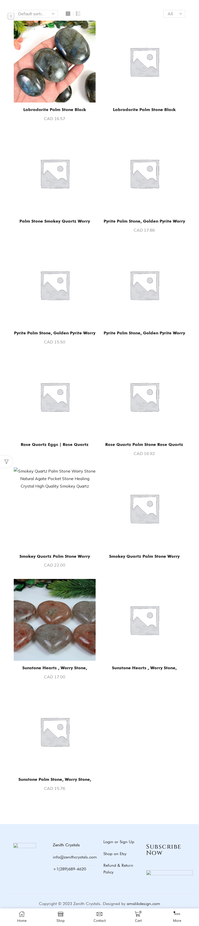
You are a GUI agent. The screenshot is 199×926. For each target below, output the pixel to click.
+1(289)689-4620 (69, 868)
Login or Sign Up (118, 841)
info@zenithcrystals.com (75, 857)
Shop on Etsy (114, 853)
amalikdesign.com (143, 903)
